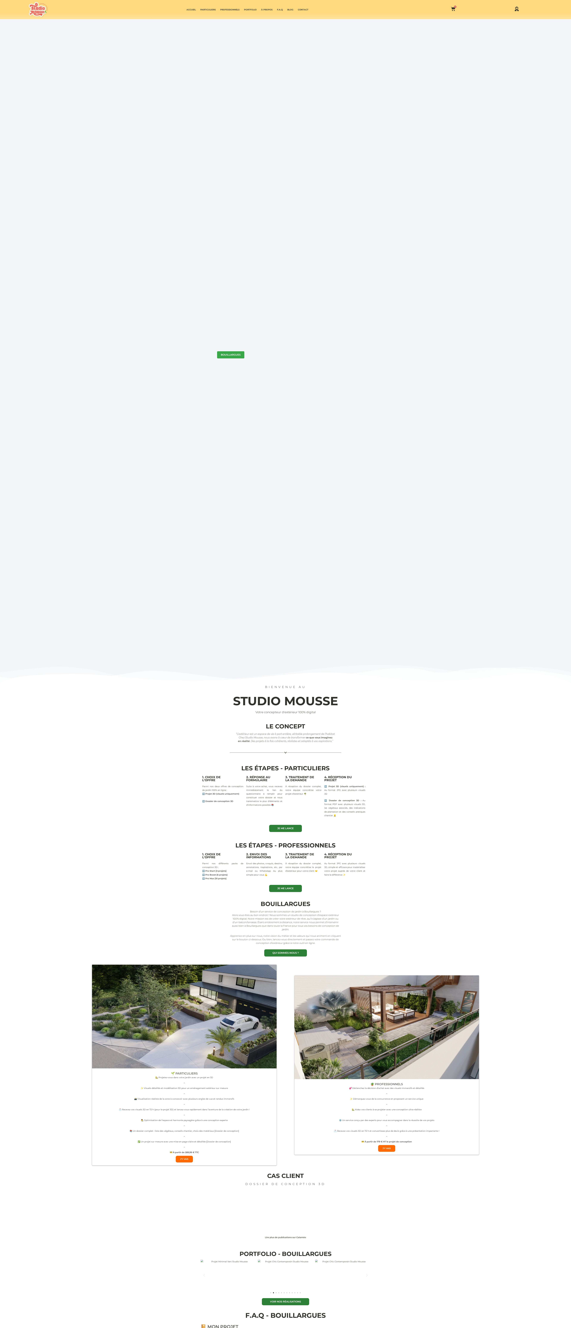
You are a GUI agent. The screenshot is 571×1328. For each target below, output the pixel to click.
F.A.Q (280, 9)
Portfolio (250, 9)
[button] (204, 1275)
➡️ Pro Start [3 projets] (214, 871)
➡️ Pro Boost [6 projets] (215, 874)
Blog (290, 9)
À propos (266, 9)
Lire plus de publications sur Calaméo (285, 1237)
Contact (303, 9)
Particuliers (208, 9)
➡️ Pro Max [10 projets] (214, 878)
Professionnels (230, 9)
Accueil (191, 9)
